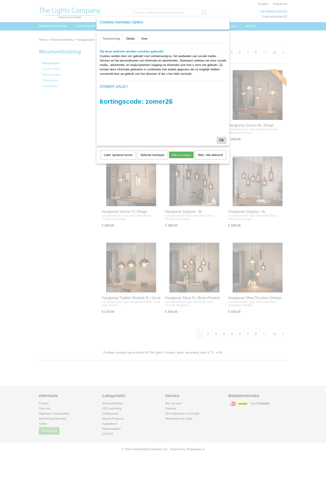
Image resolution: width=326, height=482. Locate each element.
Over (144, 38)
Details (130, 38)
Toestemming (111, 38)
